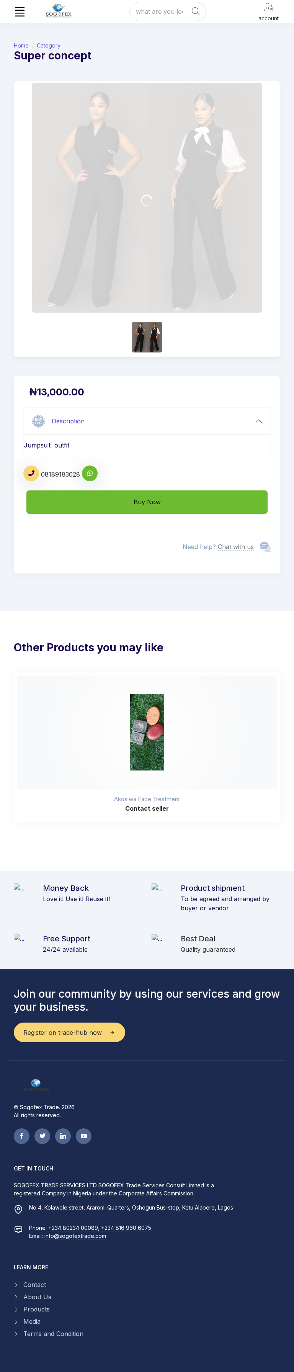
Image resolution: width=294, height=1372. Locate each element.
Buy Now (147, 502)
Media (32, 1321)
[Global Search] (195, 11)
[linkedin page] (63, 1136)
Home (21, 45)
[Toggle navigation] (19, 11)
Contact (34, 1284)
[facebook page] (21, 1136)
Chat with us (236, 547)
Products (36, 1309)
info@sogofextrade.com (75, 1236)
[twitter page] (42, 1136)
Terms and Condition (53, 1334)
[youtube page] (83, 1136)
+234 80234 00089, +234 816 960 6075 (99, 1227)
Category (48, 45)
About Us (37, 1297)
